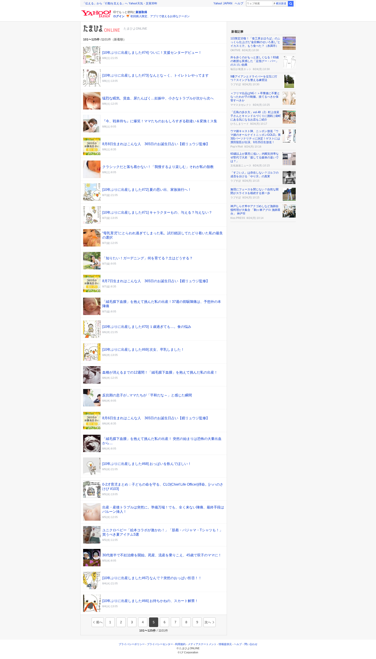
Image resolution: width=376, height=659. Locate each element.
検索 (291, 4)
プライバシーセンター (160, 644)
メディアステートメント (202, 644)
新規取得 (141, 12)
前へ (99, 622)
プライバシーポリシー (132, 644)
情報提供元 (225, 644)
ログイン (118, 16)
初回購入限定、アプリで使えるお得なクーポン (160, 16)
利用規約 (180, 644)
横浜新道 (281, 3)
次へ (208, 622)
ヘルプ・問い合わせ (245, 644)
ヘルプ (239, 3)
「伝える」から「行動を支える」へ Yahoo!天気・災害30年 (119, 3)
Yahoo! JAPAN (222, 3)
